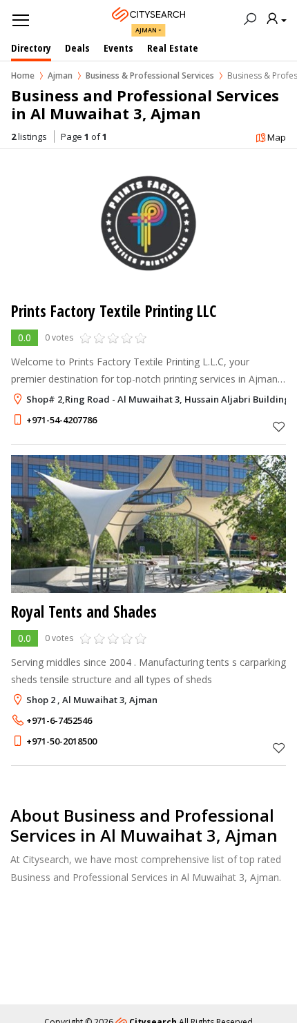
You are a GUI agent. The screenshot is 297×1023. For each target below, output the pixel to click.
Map (276, 137)
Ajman (146, 30)
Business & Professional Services (150, 75)
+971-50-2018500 (61, 741)
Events (118, 47)
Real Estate (172, 47)
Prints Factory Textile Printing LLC (113, 311)
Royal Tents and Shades (84, 611)
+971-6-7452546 (59, 720)
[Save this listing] (279, 426)
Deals (77, 47)
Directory (31, 47)
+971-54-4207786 (61, 420)
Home (23, 75)
